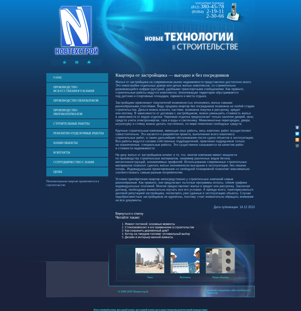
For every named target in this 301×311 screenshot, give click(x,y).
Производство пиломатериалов (68, 112)
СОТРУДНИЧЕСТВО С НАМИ (73, 162)
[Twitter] (297, 134)
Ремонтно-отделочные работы (78, 133)
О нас (57, 77)
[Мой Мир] (297, 146)
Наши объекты (65, 143)
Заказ (150, 277)
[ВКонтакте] (297, 128)
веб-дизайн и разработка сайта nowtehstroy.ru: (228, 290)
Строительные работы (71, 123)
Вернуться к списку (129, 213)
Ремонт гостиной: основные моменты (150, 224)
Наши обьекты (220, 277)
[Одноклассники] (297, 140)
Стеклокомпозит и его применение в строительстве (159, 227)
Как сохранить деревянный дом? (147, 230)
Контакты (61, 152)
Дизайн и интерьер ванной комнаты (149, 237)
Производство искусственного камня (73, 89)
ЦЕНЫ (57, 171)
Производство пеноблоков (76, 100)
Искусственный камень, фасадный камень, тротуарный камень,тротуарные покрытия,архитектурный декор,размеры (150, 310)
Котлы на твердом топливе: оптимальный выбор (157, 234)
